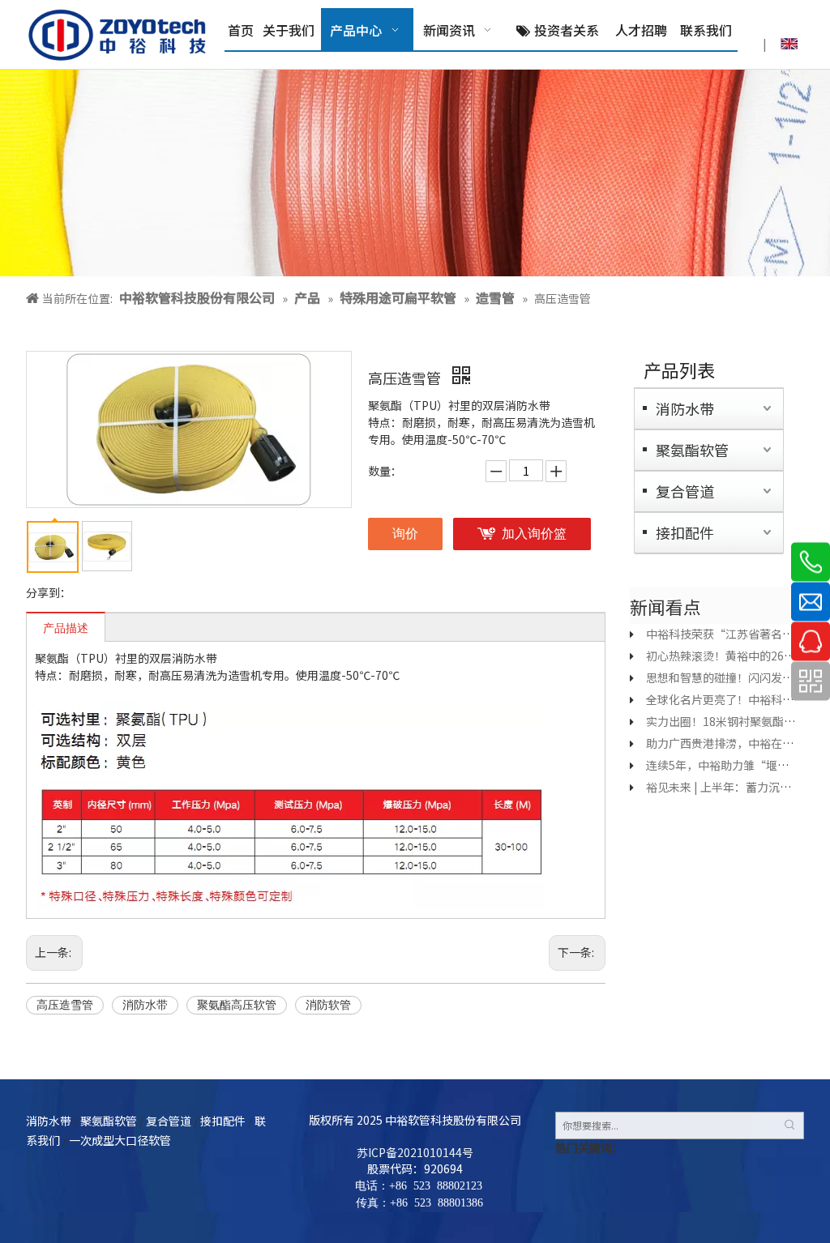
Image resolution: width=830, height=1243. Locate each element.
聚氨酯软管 (692, 449)
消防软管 (328, 1005)
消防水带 (145, 1005)
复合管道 (685, 491)
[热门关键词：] (790, 1125)
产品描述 (65, 628)
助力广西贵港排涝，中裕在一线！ (731, 743)
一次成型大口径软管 (120, 1140)
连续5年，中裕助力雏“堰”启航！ (734, 765)
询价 (405, 533)
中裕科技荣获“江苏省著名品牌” (731, 634)
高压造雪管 (64, 1005)
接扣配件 (685, 532)
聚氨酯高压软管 (236, 1005)
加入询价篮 (534, 533)
